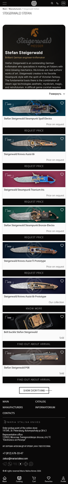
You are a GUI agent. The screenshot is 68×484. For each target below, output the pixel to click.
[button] (63, 3)
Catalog (40, 401)
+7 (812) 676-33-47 (13, 453)
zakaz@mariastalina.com (15, 458)
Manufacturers (15, 9)
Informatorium (45, 407)
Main (5, 9)
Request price (34, 130)
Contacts (9, 413)
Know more (34, 308)
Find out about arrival (34, 344)
